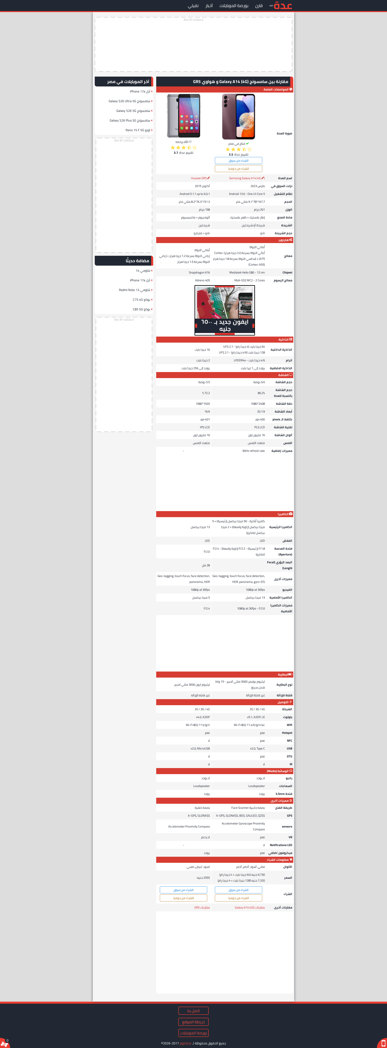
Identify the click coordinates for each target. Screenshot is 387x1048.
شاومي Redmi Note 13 (134, 290)
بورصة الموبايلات (234, 5)
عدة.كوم (185, 1043)
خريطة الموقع (193, 1021)
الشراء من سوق (239, 160)
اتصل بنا (193, 1010)
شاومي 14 (143, 270)
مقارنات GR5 (202, 907)
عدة (283, 5)
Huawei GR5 (199, 178)
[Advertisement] (193, 44)
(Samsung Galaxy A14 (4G (247, 178)
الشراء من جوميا (238, 169)
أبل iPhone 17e (140, 91)
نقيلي (193, 5)
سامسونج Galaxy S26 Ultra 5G (129, 101)
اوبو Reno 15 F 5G (138, 130)
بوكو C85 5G (141, 309)
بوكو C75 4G (141, 299)
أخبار (209, 5)
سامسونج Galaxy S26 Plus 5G (130, 120)
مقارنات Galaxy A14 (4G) (250, 907)
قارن (259, 5)
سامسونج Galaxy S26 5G (133, 111)
